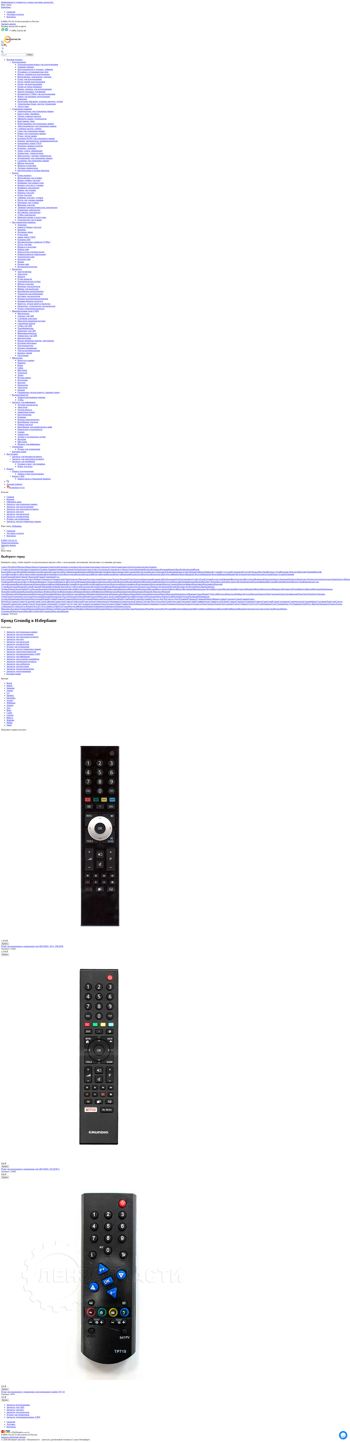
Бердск (65, 572)
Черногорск (119, 609)
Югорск (277, 609)
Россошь (145, 599)
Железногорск (237, 579)
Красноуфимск (185, 584)
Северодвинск (102, 601)
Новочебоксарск (167, 594)
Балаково (139, 569)
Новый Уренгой (209, 594)
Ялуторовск (46, 611)
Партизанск (73, 596)
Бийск (92, 572)
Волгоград (59, 574)
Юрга (27, 611)
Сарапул (22, 601)
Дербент (37, 579)
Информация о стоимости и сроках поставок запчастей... (27, 2)
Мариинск (123, 589)
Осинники (16, 596)
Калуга (27, 582)
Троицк (217, 604)
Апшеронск (34, 569)
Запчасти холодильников (18, 1405)
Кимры (158, 582)
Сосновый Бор (323, 601)
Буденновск (236, 572)
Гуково (41, 577)
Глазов (269, 574)
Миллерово (187, 589)
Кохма (96, 584)
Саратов (30, 601)
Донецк (115, 579)
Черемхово (91, 609)
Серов (168, 601)
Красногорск (105, 584)
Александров (83, 567)
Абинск (34, 567)
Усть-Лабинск (47, 606)
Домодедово (106, 579)
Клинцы (256, 582)
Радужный (88, 599)
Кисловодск (232, 582)
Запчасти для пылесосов (18, 514)
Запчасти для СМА (15, 1407)
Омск (300, 594)
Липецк (11, 589)
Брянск (208, 572)
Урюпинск (324, 604)
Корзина (10, 499)
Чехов (148, 609)
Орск (8, 596)
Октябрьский (292, 594)
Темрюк (145, 604)
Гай (235, 574)
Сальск (238, 599)
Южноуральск (17, 611)
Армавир (52, 569)
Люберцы (53, 589)
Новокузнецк (73, 594)
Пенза (81, 596)
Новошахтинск (195, 594)
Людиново (63, 589)
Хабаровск (99, 606)
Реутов (125, 599)
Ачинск (131, 569)
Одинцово (274, 594)
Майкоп (100, 589)
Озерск (282, 594)
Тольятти (188, 604)
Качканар (122, 582)
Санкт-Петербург (9, 567)
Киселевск (222, 582)
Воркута (117, 574)
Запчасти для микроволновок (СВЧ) (23, 1417)
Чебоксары (61, 609)
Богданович (131, 572)
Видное (10, 574)
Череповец (101, 609)
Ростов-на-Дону (156, 599)
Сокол (275, 601)
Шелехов (221, 609)
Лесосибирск (194, 587)
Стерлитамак (40, 604)
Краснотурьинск (170, 584)
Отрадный (37, 596)
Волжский (87, 574)
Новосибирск (130, 594)
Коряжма (62, 584)
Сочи (332, 601)
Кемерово (138, 582)
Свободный (77, 601)
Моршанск (277, 589)
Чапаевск (42, 609)
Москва (20, 567)
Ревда (115, 599)
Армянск (60, 569)
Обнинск (261, 594)
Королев (46, 584)
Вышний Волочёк (211, 574)
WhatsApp (5, 543)
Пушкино (68, 599)
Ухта (60, 606)
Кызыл (109, 587)
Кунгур (70, 587)
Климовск (242, 582)
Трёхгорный (227, 604)
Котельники (80, 584)
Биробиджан (101, 572)
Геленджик (250, 574)
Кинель (176, 582)
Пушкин (60, 599)
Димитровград (71, 579)
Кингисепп (167, 582)
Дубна (130, 579)
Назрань (26, 591)
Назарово (18, 591)
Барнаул (172, 569)
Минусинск (217, 589)
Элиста (262, 609)
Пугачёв (52, 599)
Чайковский (32, 609)
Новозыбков (49, 594)
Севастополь (89, 601)
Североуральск (128, 601)
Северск (138, 601)
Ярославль (57, 611)
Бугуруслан (226, 572)
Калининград (17, 582)
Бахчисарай (188, 569)
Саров (37, 601)
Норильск (230, 594)
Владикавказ (39, 574)
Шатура (197, 609)
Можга (257, 589)
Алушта (112, 567)
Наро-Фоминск (45, 591)
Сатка (42, 601)
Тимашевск (154, 604)
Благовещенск (119, 572)
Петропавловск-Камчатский (159, 596)
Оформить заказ (14, 502)
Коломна (279, 582)
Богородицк (142, 572)
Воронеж (125, 574)
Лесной (173, 587)
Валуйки (263, 572)
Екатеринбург (173, 579)
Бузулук (246, 572)
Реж (120, 599)
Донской (123, 579)
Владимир (49, 574)
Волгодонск (69, 574)
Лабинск (125, 587)
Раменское (97, 599)
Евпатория (147, 579)
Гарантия (11, 531)
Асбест (94, 569)
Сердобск (160, 601)
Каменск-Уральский (47, 582)
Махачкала (133, 589)
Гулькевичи (49, 577)
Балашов (165, 569)
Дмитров (82, 579)
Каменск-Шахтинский (67, 582)
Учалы (65, 606)
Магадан (79, 589)
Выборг (176, 574)
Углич (273, 604)
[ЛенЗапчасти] (12, 42)
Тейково (138, 604)
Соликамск (283, 601)
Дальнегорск (20, 579)
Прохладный (36, 599)
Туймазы (243, 604)
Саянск (69, 601)
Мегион (151, 589)
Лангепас (133, 587)
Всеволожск (156, 574)
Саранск (15, 601)
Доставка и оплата (15, 533)
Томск (204, 604)
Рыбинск (208, 599)
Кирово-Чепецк (209, 582)
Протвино (25, 599)
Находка (56, 591)
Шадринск (178, 609)
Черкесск (110, 609)
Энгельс (269, 609)
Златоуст (340, 579)
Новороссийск (117, 594)
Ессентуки (217, 579)
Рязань (216, 599)
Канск (97, 582)
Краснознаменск (128, 584)
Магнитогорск (89, 589)
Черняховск (140, 609)
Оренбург (312, 594)
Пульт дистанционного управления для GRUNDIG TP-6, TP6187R (32, 946)
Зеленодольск (325, 579)
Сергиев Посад (149, 601)
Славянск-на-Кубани (218, 601)
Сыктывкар (95, 604)
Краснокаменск (143, 584)
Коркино (38, 584)
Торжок (210, 604)
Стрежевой (51, 604)
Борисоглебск (183, 572)
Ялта (38, 611)
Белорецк (45, 572)
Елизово (208, 579)
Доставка (11, 1424)
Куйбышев (45, 587)
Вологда (96, 574)
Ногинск (221, 594)
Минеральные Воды (202, 589)
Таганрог (110, 604)
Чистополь (156, 609)
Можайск (249, 589)
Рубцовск (191, 599)
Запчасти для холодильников (20, 507)
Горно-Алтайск (279, 574)
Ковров (263, 582)
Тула (249, 604)
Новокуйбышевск (88, 594)
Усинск (332, 604)
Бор (175, 572)
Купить (5, 944)
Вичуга (17, 574)
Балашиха (156, 569)
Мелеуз (172, 589)
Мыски (309, 589)
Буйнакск (254, 572)
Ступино (60, 604)
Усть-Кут (37, 606)
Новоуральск (154, 594)
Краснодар (116, 584)
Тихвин (163, 604)
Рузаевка (200, 599)
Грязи (17, 577)
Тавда (103, 604)
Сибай (193, 601)
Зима (334, 579)
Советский (268, 601)
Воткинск (146, 574)
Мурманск (287, 589)
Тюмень (267, 604)
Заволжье (268, 579)
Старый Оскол (27, 604)
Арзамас (44, 569)
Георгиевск (260, 574)
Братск (202, 572)
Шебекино (212, 609)
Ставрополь (14, 604)
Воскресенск (136, 574)
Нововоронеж (25, 594)
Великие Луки (273, 572)
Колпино (288, 582)
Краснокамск (157, 584)
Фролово (82, 606)
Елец (202, 579)
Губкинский (32, 577)
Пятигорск (78, 599)
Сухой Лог (76, 604)
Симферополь (202, 601)
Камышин (83, 582)
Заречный (284, 579)
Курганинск (86, 587)
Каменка (34, 582)
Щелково (242, 609)
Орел (305, 594)
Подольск (184, 596)
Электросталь (252, 609)
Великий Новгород (289, 572)
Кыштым (117, 587)
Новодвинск (37, 594)
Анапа (138, 567)
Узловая (280, 604)
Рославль (137, 599)
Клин (250, 582)
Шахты (204, 609)
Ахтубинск (123, 569)
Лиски (18, 589)
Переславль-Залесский (108, 596)
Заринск (293, 579)
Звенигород (302, 579)
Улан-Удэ (288, 604)
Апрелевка (24, 569)
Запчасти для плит (15, 511)
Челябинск (71, 609)
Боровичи (194, 572)
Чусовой (169, 609)
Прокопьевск (15, 599)
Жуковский (259, 579)
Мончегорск (266, 589)
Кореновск (29, 584)
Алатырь (73, 567)
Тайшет (118, 604)
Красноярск (197, 584)
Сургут (68, 604)
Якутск (33, 611)
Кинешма (184, 582)
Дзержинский (58, 579)
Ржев (130, 599)
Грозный (10, 577)
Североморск (115, 601)
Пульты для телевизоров (18, 519)
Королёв (54, 584)
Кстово (28, 587)
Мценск (302, 589)
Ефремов (226, 579)
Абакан (27, 567)
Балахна (147, 569)
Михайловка (228, 589)
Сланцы (232, 601)
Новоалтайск (13, 594)
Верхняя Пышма (306, 572)
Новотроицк (142, 594)
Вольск (110, 574)
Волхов (103, 574)
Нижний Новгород (153, 591)
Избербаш (6, 7)
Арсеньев (69, 569)
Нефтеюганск (111, 591)
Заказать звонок (8, 24)
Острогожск (26, 596)
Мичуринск (239, 589)
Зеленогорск (313, 579)
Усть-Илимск (27, 606)
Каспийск (113, 582)
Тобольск (180, 604)
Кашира (130, 582)
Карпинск (104, 582)
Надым (10, 591)
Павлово (46, 596)
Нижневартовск (124, 591)
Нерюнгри (88, 591)
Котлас (89, 584)
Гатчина (241, 574)
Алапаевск (64, 567)
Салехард (230, 599)
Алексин (104, 567)
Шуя (228, 609)
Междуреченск (162, 589)
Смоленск (240, 601)
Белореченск (56, 572)
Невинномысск (67, 591)
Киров (199, 582)
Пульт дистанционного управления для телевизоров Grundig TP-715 (33, 1392)
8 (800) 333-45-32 (9, 540)
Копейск (20, 584)
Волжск (79, 574)
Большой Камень (166, 572)
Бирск (110, 572)
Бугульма (216, 572)
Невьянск (79, 591)
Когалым (271, 582)
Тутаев (260, 604)
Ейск (164, 579)
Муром (295, 589)
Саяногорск (60, 601)
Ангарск (145, 567)
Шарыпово (188, 609)
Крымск (21, 587)
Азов (50, 567)
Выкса (183, 574)
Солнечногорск (296, 601)
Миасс (179, 589)
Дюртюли (137, 579)
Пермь (122, 596)
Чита (163, 609)
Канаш (91, 582)
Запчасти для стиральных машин (22, 504)
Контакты (11, 536)
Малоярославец (111, 589)
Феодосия (73, 606)
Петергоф (129, 596)
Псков (45, 599)
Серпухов (175, 601)
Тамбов (125, 604)
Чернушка (130, 609)
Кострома (70, 584)
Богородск (153, 572)
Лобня (24, 589)
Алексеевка (94, 567)
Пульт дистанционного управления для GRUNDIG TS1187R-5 (30, 1169)
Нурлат (247, 594)
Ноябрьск (239, 594)
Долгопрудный (94, 579)
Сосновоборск (310, 601)
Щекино (234, 609)
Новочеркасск (181, 594)
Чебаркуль (51, 609)
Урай (304, 604)
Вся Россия (167, 574)
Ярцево (65, 611)
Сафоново (50, 601)
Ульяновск (297, 604)
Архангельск (85, 569)
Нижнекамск (138, 591)
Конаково (11, 584)
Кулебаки (54, 587)
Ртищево (183, 599)
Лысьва (34, 589)
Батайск (179, 569)
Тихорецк (171, 604)
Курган (77, 587)
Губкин (23, 577)
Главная (10, 497)
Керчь (146, 582)
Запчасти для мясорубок (18, 516)
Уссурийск (16, 606)
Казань (8, 582)
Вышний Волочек (194, 574)
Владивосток (27, 574)
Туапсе (236, 604)
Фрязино (90, 606)
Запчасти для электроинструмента (23, 509)
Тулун (254, 604)
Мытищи (316, 589)
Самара (245, 599)
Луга (29, 589)
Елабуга (196, 579)
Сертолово (185, 601)
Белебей (21, 572)
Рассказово (107, 599)
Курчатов (101, 587)
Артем (76, 569)
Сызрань (85, 604)
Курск (94, 587)
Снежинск (250, 601)
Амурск (131, 567)
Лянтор (71, 589)
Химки (23, 609)
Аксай (56, 567)
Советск (259, 601)
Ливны (203, 587)
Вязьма (231, 574)
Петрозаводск (140, 596)
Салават (222, 599)
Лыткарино (43, 589)
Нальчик (34, 591)
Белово (28, 572)
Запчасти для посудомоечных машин (24, 521)
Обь (267, 594)
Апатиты (14, 569)
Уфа (56, 606)
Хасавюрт (15, 609)
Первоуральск (90, 596)
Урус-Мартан (313, 604)
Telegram (14, 543)
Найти (29, 55)
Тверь (131, 604)
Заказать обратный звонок (13, 1437)
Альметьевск (122, 567)
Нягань (253, 594)
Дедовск (29, 579)
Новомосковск (103, 594)
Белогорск (36, 572)
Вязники (223, 574)
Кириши (192, 582)
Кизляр (152, 582)
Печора (176, 596)
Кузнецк (36, 587)
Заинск (276, 579)
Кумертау (62, 587)
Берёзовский (84, 572)
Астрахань (103, 569)
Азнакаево (43, 567)
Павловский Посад (59, 596)
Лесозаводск (182, 587)
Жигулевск (249, 579)
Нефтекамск (99, 591)
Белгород (13, 572)
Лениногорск (144, 587)
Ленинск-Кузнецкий (160, 587)
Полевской (194, 596)
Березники (73, 572)
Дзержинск (46, 579)
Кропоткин (12, 587)
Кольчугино (297, 582)
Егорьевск (157, 579)
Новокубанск (61, 594)
